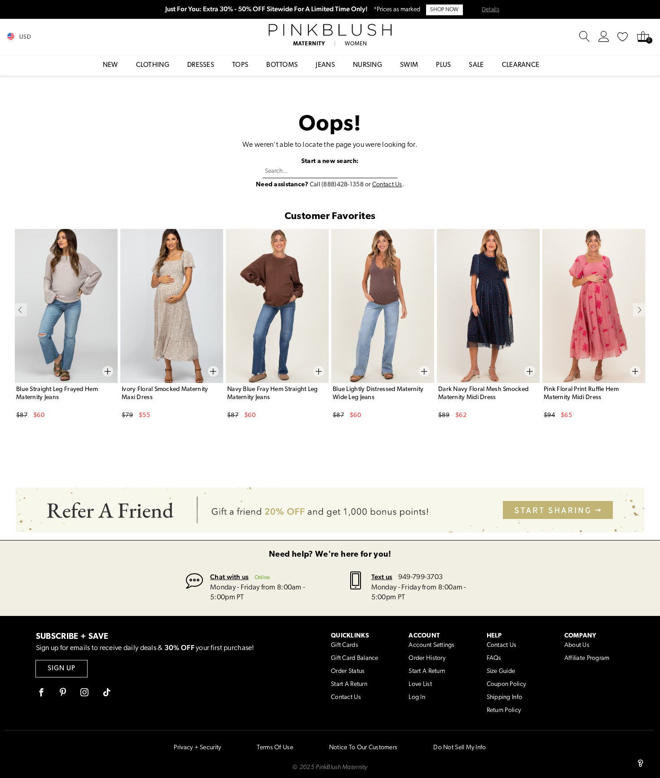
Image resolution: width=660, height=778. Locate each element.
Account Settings (431, 645)
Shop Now (444, 10)
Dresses (200, 65)
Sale (476, 65)
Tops (240, 65)
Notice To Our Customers (363, 747)
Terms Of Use (275, 747)
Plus (443, 65)
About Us (577, 645)
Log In (417, 697)
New (110, 65)
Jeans (325, 65)
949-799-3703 (420, 577)
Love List (420, 684)
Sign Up (61, 668)
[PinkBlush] (330, 30)
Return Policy (504, 710)
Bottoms (282, 65)
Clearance (521, 65)
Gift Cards (344, 645)
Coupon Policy (506, 684)
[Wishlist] (622, 37)
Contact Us (387, 184)
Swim (409, 65)
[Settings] (603, 37)
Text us (381, 576)
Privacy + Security (197, 747)
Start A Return (349, 684)
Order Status (348, 671)
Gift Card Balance (354, 658)
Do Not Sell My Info (459, 747)
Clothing (152, 65)
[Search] (584, 37)
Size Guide (501, 671)
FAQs (494, 658)
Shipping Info (505, 697)
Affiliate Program (587, 658)
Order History (427, 658)
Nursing (367, 65)
